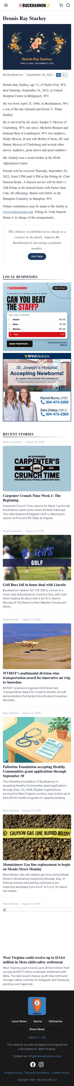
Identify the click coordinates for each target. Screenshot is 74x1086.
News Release (11, 619)
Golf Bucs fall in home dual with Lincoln (34, 584)
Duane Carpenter (12, 441)
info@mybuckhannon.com (44, 1056)
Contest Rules (61, 1072)
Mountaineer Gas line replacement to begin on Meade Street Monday (36, 867)
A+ (64, 74)
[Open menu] (6, 5)
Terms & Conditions (37, 1072)
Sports (37, 1021)
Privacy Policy (13, 1072)
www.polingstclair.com (18, 212)
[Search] (68, 5)
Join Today (37, 256)
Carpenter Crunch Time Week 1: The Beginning (32, 498)
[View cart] (61, 5)
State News (37, 1029)
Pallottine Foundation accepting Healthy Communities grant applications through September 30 (34, 771)
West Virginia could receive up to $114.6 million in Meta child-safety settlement (34, 960)
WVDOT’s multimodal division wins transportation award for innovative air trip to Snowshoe (36, 678)
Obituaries (55, 1021)
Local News (19, 1021)
